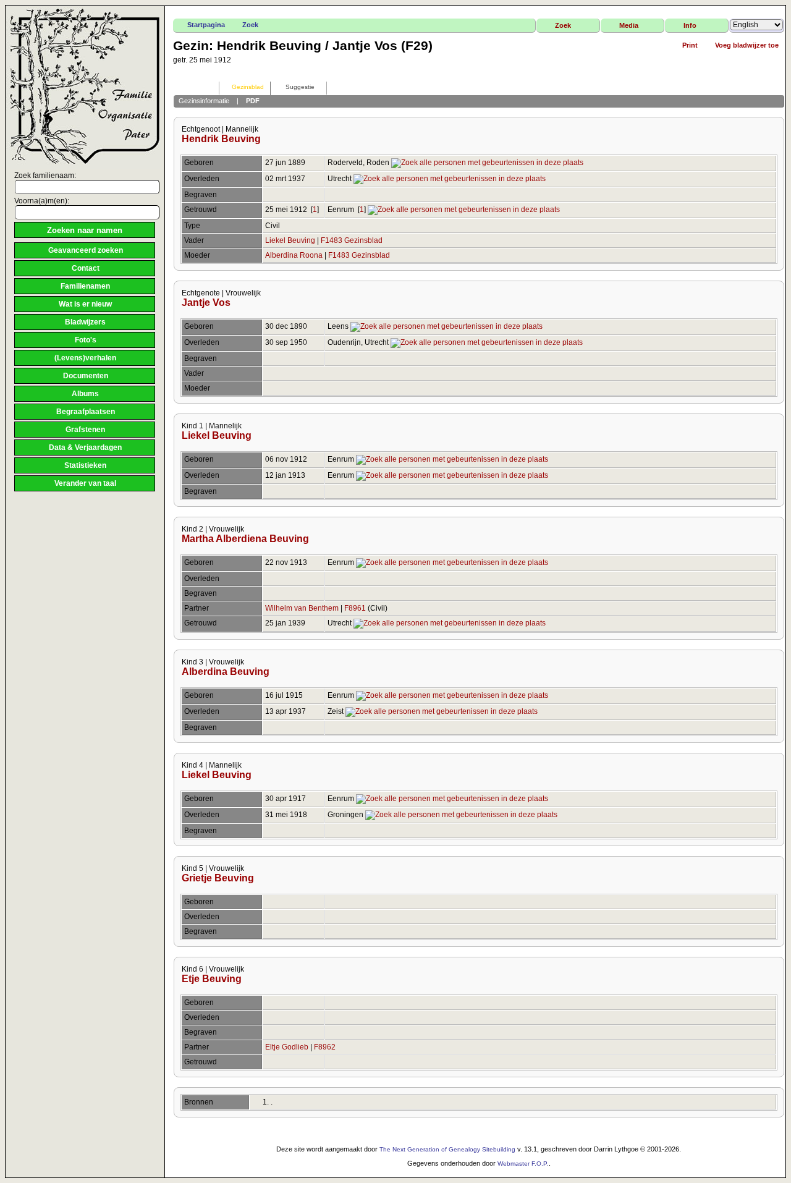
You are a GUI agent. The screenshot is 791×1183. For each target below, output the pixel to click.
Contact (85, 268)
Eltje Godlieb (286, 1047)
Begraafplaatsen (85, 411)
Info (689, 25)
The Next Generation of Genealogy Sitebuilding (447, 1149)
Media (628, 25)
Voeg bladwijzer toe (747, 45)
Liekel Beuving (290, 240)
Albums (85, 393)
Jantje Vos (206, 302)
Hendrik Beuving (221, 139)
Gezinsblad (248, 86)
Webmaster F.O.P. (523, 1163)
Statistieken (85, 465)
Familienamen (85, 286)
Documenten (85, 375)
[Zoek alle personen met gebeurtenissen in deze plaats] (487, 162)
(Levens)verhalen (85, 358)
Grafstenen (85, 429)
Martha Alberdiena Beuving (245, 538)
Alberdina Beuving (225, 671)
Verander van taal (85, 483)
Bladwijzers (85, 322)
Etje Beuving (212, 978)
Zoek (250, 24)
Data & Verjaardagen (85, 447)
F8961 (355, 608)
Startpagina (206, 24)
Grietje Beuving (218, 878)
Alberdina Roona (294, 255)
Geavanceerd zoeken (85, 250)
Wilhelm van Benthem (302, 608)
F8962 (325, 1047)
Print (690, 45)
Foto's (85, 340)
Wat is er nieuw (85, 304)
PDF (253, 100)
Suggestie (300, 86)
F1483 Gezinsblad (352, 240)
